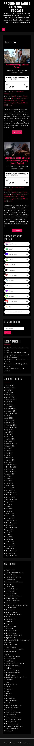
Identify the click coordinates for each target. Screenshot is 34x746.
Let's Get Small (10, 661)
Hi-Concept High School (13, 635)
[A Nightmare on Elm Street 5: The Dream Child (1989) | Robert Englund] (17, 149)
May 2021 (8, 453)
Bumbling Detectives (12, 600)
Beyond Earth (10, 591)
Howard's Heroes (11, 645)
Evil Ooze (8, 621)
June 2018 (8, 534)
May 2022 (8, 434)
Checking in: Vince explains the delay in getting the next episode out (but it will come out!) (16, 354)
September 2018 (11, 527)
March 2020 (9, 485)
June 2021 (8, 451)
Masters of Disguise (12, 670)
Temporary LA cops (11, 707)
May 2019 (8, 509)
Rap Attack (9, 689)
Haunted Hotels (10, 631)
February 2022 (10, 439)
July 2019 (8, 504)
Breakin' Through (11, 593)
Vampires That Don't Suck (14, 726)
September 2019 (11, 499)
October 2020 (10, 469)
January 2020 (9, 490)
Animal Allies (9, 586)
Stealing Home (10, 698)
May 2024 (8, 404)
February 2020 (10, 488)
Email (16, 100)
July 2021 (8, 448)
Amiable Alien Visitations (14, 582)
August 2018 (9, 530)
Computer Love (10, 607)
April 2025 (9, 392)
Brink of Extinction (11, 598)
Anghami (13, 103)
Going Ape (9, 628)
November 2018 (10, 523)
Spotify (14, 96)
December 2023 (10, 409)
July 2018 (8, 532)
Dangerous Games (11, 612)
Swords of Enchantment (13, 705)
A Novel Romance (11, 575)
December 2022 (10, 425)
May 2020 (8, 481)
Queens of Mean (11, 684)
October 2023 (10, 411)
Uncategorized (10, 721)
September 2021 (11, 444)
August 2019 (9, 502)
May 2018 (8, 537)
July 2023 (8, 416)
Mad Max (8, 668)
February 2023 (10, 420)
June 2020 (8, 478)
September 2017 (11, 555)
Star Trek (8, 693)
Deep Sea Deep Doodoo (13, 614)
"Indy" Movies (10, 570)
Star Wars (8, 696)
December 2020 (10, 464)
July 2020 (8, 476)
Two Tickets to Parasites (13, 719)
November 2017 (10, 551)
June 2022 (8, 432)
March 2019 (9, 513)
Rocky (7, 691)
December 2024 (10, 399)
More (10, 105)
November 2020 (10, 467)
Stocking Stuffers (11, 700)
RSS (5, 105)
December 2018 (10, 520)
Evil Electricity (10, 619)
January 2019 (9, 518)
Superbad (8, 703)
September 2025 (11, 388)
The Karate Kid (10, 714)
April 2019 (9, 511)
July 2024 (8, 402)
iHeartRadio (15, 98)
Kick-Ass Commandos (12, 656)
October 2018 (10, 525)
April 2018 (9, 539)
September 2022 (11, 427)
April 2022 (9, 437)
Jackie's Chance (10, 652)
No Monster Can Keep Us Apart (16, 677)
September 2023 (11, 413)
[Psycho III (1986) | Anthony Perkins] (17, 56)
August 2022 (9, 430)
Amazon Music (22, 96)
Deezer (7, 103)
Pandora (7, 98)
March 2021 (9, 458)
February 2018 (10, 544)
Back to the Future (11, 589)
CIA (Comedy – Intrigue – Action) (16, 605)
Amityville (8, 584)
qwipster (21, 70)
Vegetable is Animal (12, 728)
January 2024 (9, 406)
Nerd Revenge (10, 675)
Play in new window (16, 91)
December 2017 (10, 548)
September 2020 (11, 471)
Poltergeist (9, 679)
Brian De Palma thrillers (13, 596)
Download (7, 94)
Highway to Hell (10, 638)
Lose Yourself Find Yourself (14, 663)
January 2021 (9, 462)
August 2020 (9, 474)
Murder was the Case (12, 673)
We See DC (9, 731)
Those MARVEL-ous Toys (13, 717)
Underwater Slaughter (13, 724)
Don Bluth (8, 617)
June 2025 (8, 390)
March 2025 (9, 395)
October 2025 (10, 385)
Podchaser (24, 98)
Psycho (7, 682)
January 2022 (9, 441)
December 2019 (10, 492)
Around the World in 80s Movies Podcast (17, 7)
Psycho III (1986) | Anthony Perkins (17, 66)
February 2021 (10, 460)
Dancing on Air (10, 610)
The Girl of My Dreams (13, 712)
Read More (17, 132)
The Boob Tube (10, 710)
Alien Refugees (10, 579)
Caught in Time (10, 603)
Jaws (7, 654)
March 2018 (9, 541)
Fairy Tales (9, 624)
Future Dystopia (10, 626)
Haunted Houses (11, 633)
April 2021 (9, 455)
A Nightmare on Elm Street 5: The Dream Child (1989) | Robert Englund (17, 160)
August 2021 (9, 446)
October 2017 (10, 553)
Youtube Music (22, 103)
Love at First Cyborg (12, 666)
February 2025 (10, 397)
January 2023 (9, 423)
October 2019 (10, 497)
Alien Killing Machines (13, 577)
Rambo (7, 686)
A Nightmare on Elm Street (14, 572)
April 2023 (9, 418)
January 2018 (9, 546)
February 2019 (10, 516)
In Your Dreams (10, 647)
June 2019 (8, 506)
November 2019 (10, 495)
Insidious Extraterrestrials (14, 649)
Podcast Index (9, 100)
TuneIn (21, 100)
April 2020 (9, 483)
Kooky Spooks (10, 659)
